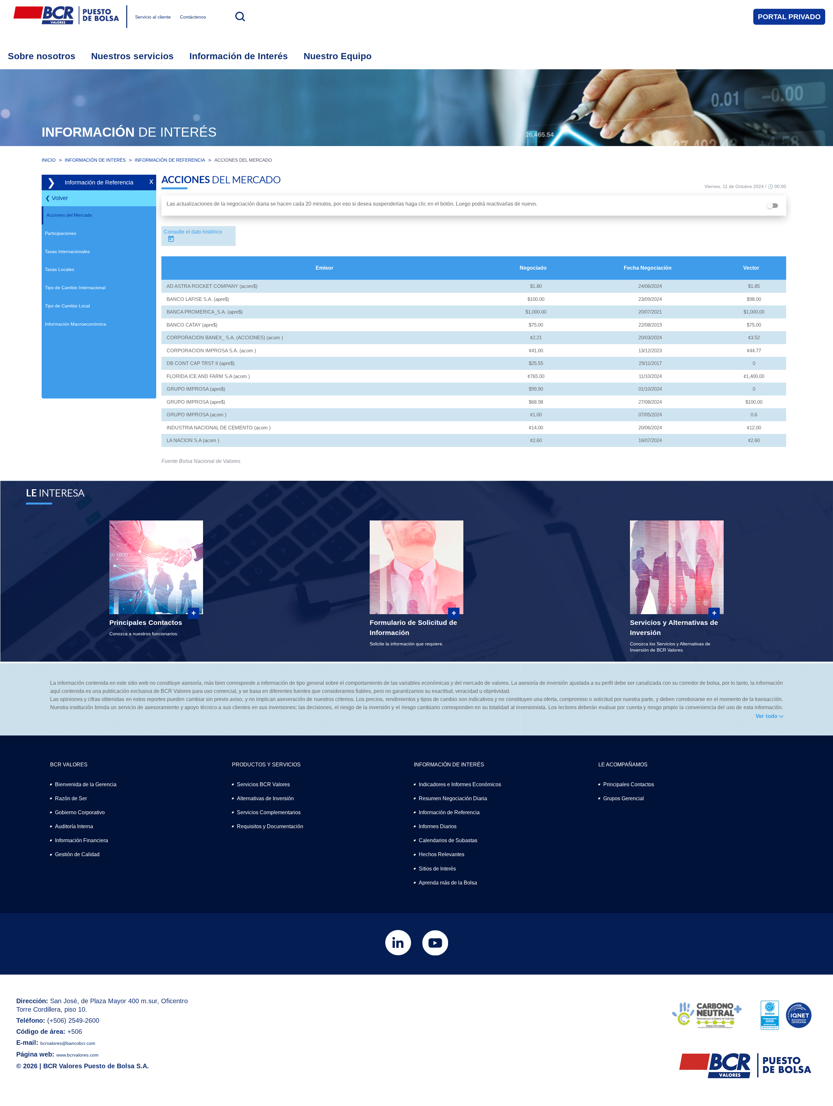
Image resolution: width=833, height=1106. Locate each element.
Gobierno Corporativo (80, 812)
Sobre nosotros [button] (41, 56)
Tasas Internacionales (67, 251)
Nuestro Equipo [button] (338, 56)
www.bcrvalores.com (77, 1055)
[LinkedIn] (398, 953)
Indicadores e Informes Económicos (460, 784)
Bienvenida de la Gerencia (85, 784)
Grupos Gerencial (623, 798)
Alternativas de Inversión (265, 798)
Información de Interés (95, 160)
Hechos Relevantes (441, 854)
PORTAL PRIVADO (789, 17)
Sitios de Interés (437, 868)
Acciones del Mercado (243, 160)
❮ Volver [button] (56, 198)
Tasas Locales (59, 269)
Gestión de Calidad (77, 854)
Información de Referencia (170, 160)
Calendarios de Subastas (448, 840)
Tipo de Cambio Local (67, 305)
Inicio (49, 160)
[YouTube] (435, 953)
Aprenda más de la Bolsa (448, 882)
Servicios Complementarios (269, 812)
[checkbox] (774, 205)
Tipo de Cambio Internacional (75, 287)
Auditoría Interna (74, 826)
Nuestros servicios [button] (132, 56)
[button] (239, 16)
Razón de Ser (71, 798)
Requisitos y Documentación (270, 826)
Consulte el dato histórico (193, 232)
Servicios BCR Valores (263, 784)
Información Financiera (81, 840)
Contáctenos (193, 17)
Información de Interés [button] (238, 56)
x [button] (151, 181)
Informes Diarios (438, 826)
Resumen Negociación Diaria (453, 798)
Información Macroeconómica (75, 324)
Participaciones (60, 233)
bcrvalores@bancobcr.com (67, 1043)
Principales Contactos (628, 784)
